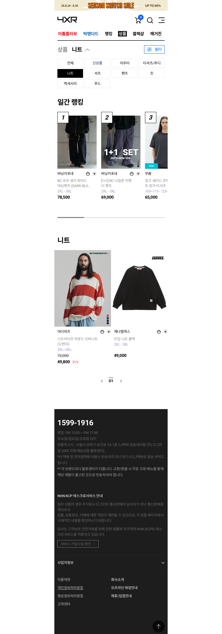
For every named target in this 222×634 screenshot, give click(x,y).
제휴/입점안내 (121, 596)
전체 (70, 63)
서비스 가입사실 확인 (76, 544)
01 (111, 381)
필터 (158, 49)
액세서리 (70, 84)
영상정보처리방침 (70, 596)
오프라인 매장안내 (124, 588)
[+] (88, 173)
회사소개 (117, 580)
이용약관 (63, 580)
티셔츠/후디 (152, 63)
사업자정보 (65, 563)
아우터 (124, 63)
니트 (77, 50)
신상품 (97, 63)
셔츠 (97, 73)
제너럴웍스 (122, 332)
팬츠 (124, 73)
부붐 (148, 174)
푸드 (97, 84)
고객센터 (63, 604)
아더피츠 (63, 332)
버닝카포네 (65, 174)
